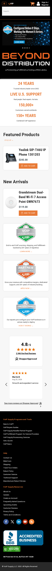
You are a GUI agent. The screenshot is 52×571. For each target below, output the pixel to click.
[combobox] (26, 11)
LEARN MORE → (26, 251)
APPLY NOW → (26, 288)
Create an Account (10, 498)
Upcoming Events (10, 505)
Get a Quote (8, 441)
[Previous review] (6, 385)
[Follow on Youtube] (25, 521)
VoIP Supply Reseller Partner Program (17, 431)
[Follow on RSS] (31, 521)
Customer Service (10, 474)
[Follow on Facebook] (6, 521)
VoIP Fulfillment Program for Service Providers (21, 434)
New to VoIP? (8, 424)
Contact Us (7, 458)
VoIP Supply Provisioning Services (16, 437)
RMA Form (7, 461)
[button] (23, 48)
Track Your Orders (10, 468)
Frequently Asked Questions (14, 501)
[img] (26, 349)
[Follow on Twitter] (12, 522)
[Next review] (46, 385)
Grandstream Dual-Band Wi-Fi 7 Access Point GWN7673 (32, 197)
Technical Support (10, 478)
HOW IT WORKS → (26, 326)
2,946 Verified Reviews (26, 353)
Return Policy (8, 471)
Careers (6, 495)
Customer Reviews (10, 508)
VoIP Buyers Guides (10, 427)
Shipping (7, 464)
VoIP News (7, 444)
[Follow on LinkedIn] (18, 521)
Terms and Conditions (12, 515)
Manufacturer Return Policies (14, 481)
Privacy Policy (8, 511)
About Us (7, 492)
